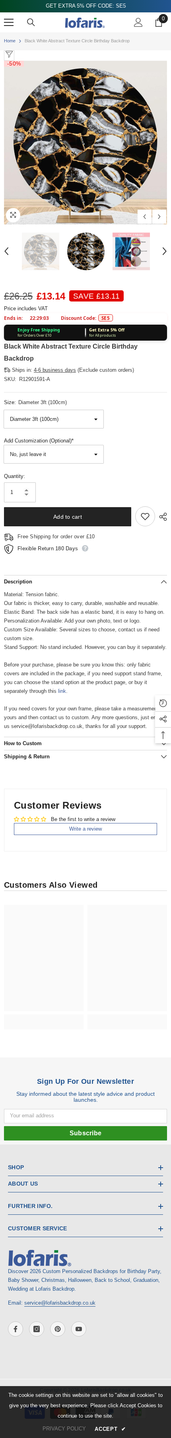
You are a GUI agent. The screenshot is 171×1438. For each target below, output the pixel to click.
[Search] (31, 22)
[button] (145, 217)
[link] (44, 1017)
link (62, 691)
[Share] (161, 516)
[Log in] (138, 22)
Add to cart (67, 517)
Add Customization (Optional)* (39, 441)
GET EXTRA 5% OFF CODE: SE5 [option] (86, 6)
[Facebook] (15, 1329)
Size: (35, 402)
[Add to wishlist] (145, 516)
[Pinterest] (57, 1329)
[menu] (9, 22)
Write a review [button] (85, 829)
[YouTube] (78, 1329)
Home (10, 40)
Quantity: (14, 476)
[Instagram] (36, 1329)
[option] (85, 142)
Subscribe (86, 1133)
